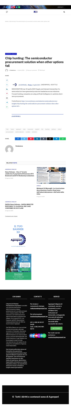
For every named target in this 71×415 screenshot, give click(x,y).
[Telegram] (7, 102)
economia (30, 129)
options (54, 129)
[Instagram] (39, 336)
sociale (28, 132)
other (59, 129)
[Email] (7, 98)
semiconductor (19, 132)
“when (12, 129)
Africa (39, 185)
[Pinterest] (7, 93)
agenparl (18, 129)
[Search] (64, 12)
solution (34, 132)
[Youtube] (36, 336)
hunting (47, 129)
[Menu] (7, 12)
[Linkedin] (41, 336)
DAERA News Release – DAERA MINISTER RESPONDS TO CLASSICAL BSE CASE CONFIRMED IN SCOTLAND (19, 206)
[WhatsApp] (7, 107)
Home (6, 21)
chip (24, 129)
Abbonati (60, 7)
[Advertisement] (35, 37)
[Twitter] (7, 84)
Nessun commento (32, 70)
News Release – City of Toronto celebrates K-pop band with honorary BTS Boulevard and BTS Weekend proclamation (19, 174)
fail (42, 129)
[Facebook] (7, 80)
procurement (9, 132)
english (37, 129)
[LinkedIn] (7, 89)
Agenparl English (11, 53)
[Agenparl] (35, 12)
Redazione (13, 70)
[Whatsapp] (44, 336)
